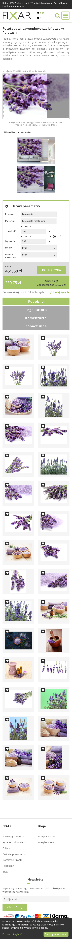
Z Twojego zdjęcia (13, 836)
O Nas (6, 848)
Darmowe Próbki (12, 859)
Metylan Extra (46, 842)
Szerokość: (10, 231)
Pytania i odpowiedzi (14, 842)
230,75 (11, 282)
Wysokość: (10, 241)
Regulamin (8, 865)
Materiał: (10, 220)
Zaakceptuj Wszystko (55, 934)
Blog (5, 871)
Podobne (36, 301)
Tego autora (36, 309)
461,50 (11, 271)
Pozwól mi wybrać (12, 934)
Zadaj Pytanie (60, 292)
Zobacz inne (36, 326)
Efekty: (8, 247)
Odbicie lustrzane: (10, 256)
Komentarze (36, 318)
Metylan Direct (46, 836)
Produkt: (9, 214)
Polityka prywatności (14, 854)
